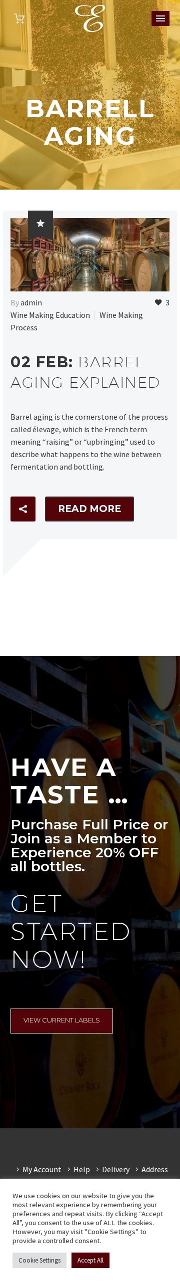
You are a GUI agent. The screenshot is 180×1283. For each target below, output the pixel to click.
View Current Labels (62, 1020)
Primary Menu (161, 18)
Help (82, 1169)
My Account (42, 1169)
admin (31, 302)
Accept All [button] (91, 1260)
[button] (23, 509)
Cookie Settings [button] (39, 1260)
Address (155, 1169)
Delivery (116, 1169)
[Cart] (19, 18)
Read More (89, 508)
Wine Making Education (50, 315)
